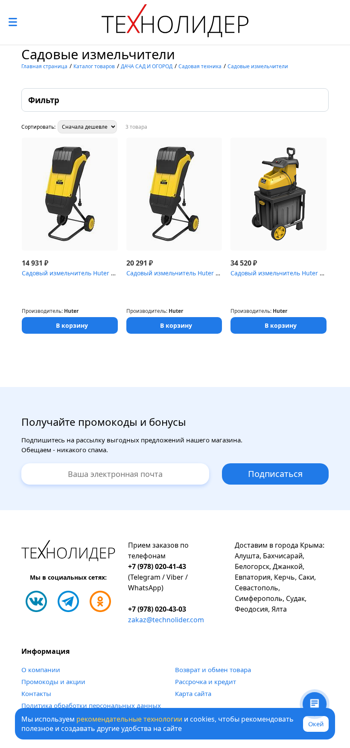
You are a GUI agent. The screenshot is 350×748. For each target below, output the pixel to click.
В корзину (72, 325)
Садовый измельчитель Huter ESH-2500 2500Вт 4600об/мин (109, 273)
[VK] (36, 601)
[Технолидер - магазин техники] (175, 22)
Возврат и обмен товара (213, 669)
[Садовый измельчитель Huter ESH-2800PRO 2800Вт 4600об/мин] (278, 194)
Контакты (36, 693)
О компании (40, 669)
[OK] (100, 601)
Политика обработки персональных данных (91, 705)
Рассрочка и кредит (205, 681)
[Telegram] (68, 601)
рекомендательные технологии (129, 719)
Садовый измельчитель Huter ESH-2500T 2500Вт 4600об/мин (215, 273)
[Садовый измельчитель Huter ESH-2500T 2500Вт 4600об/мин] (174, 194)
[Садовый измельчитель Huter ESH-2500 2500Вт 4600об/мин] (70, 194)
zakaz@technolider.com (166, 619)
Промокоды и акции (53, 681)
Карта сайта (193, 693)
